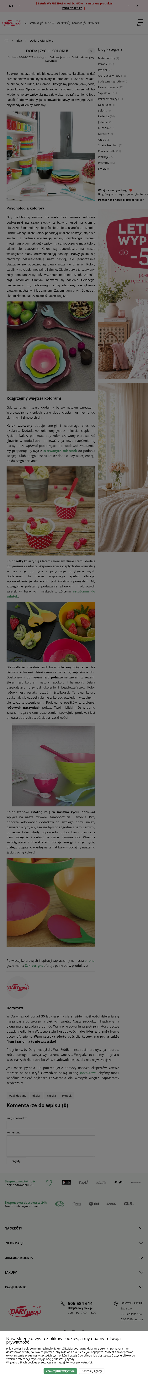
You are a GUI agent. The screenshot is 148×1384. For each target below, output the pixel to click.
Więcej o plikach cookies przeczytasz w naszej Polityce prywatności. (49, 1362)
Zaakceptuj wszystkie (60, 1371)
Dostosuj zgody (92, 1371)
